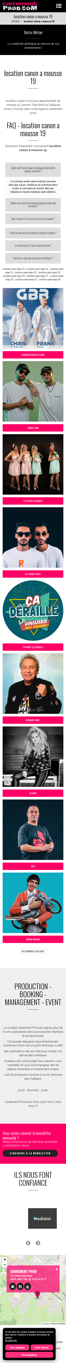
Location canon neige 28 (14, 276)
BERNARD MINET (33, 720)
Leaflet (45, 1323)
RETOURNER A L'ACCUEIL (33, 951)
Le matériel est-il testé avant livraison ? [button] (33, 245)
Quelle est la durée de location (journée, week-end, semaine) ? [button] (33, 204)
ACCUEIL (16, 21)
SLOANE (33, 793)
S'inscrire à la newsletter (30, 1153)
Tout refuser (42, 1347)
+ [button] (5, 1259)
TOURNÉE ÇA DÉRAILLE (33, 647)
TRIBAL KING (33, 428)
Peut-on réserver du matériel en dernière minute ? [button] (33, 233)
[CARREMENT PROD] (20, 6)
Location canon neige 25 (26, 279)
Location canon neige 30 (25, 272)
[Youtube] (27, 1286)
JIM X (33, 866)
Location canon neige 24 (50, 279)
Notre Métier (33, 32)
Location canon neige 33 (14, 269)
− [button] (5, 1265)
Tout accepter (17, 1347)
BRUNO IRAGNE (33, 939)
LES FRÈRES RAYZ (33, 574)
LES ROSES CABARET (33, 501)
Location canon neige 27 (37, 276)
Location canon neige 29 (49, 272)
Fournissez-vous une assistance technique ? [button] (33, 258)
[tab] (33, 169)
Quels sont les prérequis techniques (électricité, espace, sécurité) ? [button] (33, 169)
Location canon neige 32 (37, 269)
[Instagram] (20, 1286)
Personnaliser (29, 1355)
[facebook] (12, 1286)
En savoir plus (11, 1340)
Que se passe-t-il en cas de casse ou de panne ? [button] (33, 219)
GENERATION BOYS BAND (33, 355)
